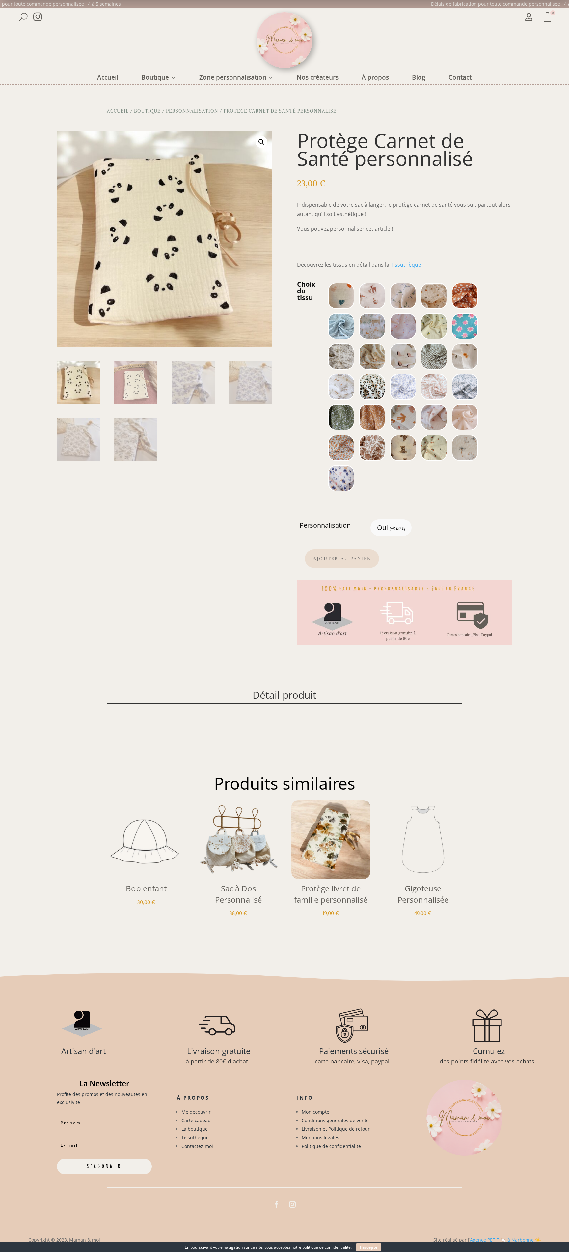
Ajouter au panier (342, 558)
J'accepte (368, 1247)
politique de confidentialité (326, 1247)
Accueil (107, 77)
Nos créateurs (318, 77)
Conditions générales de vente (335, 1120)
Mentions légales (320, 1137)
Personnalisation (192, 111)
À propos (375, 77)
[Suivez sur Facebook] (276, 1204)
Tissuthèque (406, 264)
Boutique (158, 77)
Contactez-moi (197, 1146)
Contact (460, 77)
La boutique (194, 1129)
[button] (261, 142)
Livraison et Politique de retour (336, 1129)
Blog (418, 77)
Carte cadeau (196, 1120)
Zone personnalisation (236, 77)
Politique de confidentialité (331, 1146)
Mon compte (315, 1112)
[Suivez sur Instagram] (292, 1204)
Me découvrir (196, 1112)
